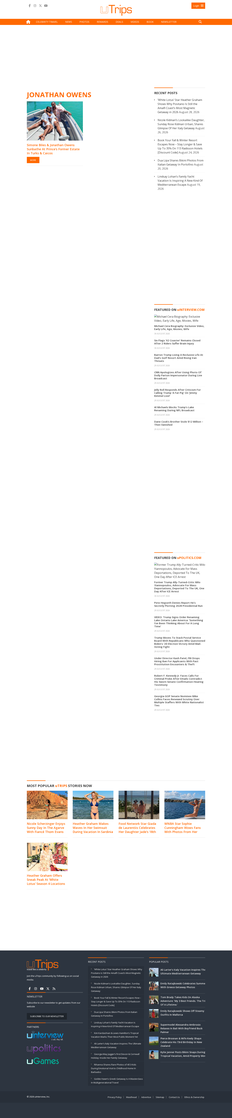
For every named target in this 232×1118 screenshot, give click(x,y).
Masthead (131, 1097)
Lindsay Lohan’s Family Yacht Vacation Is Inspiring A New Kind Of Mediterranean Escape (180, 181)
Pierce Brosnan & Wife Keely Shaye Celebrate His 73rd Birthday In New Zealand (181, 1042)
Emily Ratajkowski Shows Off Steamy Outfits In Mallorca (182, 1012)
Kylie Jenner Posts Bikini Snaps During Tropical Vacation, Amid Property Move (183, 1054)
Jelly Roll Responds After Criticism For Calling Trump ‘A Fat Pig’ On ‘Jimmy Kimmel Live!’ (177, 392)
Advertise (146, 1097)
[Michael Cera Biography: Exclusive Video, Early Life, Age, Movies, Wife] (179, 318)
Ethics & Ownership (194, 1097)
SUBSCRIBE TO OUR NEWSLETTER (47, 1016)
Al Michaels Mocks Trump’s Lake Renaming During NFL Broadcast (174, 408)
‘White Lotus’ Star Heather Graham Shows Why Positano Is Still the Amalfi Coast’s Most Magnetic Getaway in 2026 (116, 973)
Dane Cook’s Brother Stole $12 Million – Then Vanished (178, 423)
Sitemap (160, 1097)
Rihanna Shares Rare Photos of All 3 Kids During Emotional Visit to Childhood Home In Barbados (113, 1068)
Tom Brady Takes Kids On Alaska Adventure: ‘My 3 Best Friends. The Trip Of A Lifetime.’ (183, 1001)
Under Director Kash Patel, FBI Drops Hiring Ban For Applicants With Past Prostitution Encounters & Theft (177, 661)
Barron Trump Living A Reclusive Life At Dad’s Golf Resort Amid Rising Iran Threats (178, 358)
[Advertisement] (116, 57)
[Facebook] (29, 6)
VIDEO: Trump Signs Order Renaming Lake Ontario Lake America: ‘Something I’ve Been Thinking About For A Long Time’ (178, 621)
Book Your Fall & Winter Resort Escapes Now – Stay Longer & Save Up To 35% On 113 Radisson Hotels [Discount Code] (116, 1001)
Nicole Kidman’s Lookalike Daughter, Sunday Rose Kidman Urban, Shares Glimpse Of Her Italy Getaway (181, 124)
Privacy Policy (115, 1097)
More (33, 160)
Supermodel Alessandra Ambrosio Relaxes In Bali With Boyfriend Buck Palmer (181, 1028)
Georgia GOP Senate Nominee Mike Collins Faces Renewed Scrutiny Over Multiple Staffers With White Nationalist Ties (179, 700)
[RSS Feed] (54, 988)
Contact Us (174, 1097)
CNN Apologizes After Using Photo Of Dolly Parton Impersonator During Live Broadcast (178, 375)
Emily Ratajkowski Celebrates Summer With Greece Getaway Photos (183, 985)
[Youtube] (46, 6)
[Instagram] (35, 6)
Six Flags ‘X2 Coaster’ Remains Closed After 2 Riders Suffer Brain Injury (177, 342)
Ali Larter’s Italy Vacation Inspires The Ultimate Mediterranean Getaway (183, 971)
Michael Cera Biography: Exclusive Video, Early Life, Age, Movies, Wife (179, 327)
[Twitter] (40, 6)
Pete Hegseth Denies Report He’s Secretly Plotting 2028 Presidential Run (178, 604)
